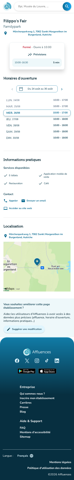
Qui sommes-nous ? (32, 393)
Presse (24, 407)
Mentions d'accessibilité (35, 432)
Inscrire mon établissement (37, 398)
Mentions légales (60, 462)
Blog (23, 411)
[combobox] (39, 6)
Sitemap (25, 436)
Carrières (25, 402)
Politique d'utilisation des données (49, 468)
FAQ (22, 427)
